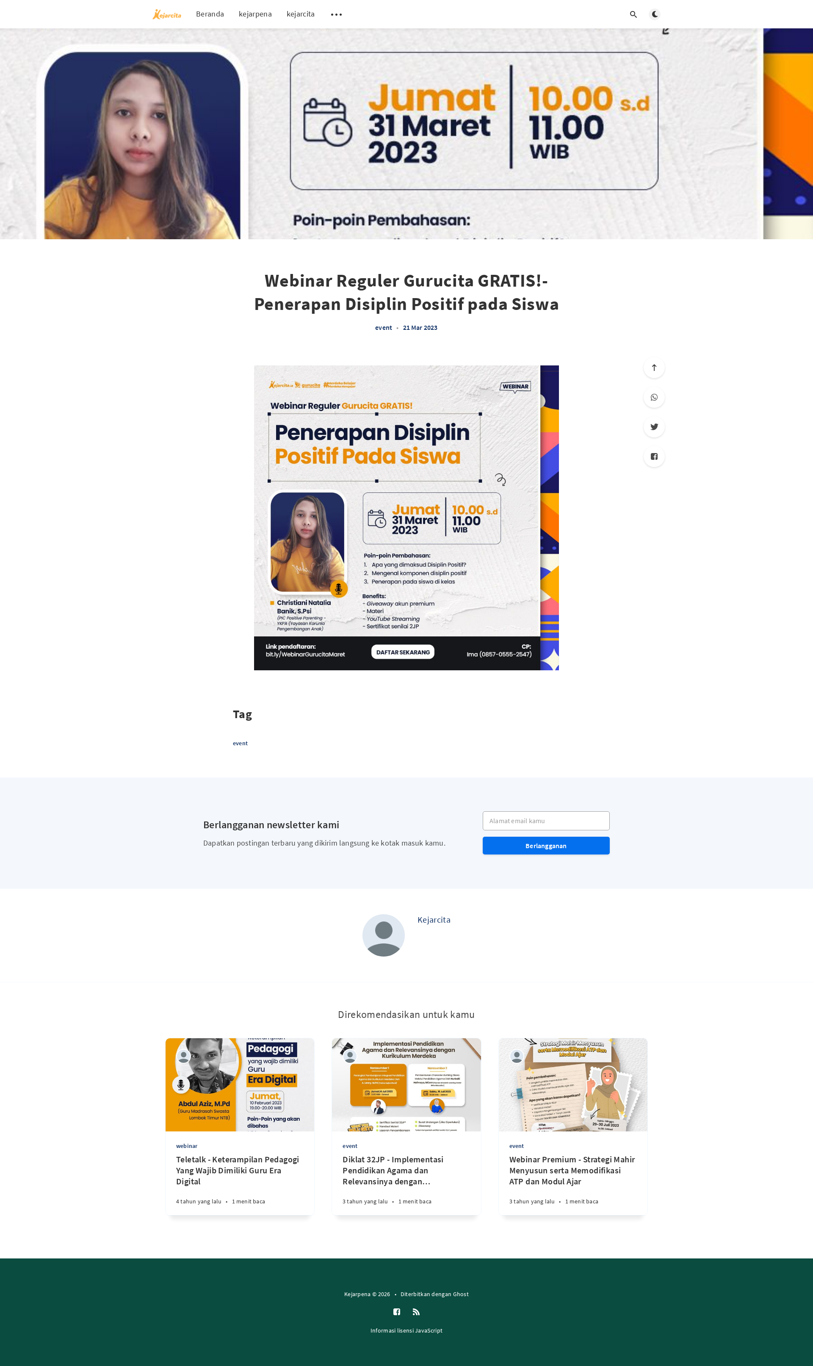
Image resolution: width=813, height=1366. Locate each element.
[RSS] (416, 1312)
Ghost (461, 1294)
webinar (186, 1146)
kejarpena (255, 14)
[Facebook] (654, 456)
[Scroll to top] (654, 367)
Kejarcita (434, 919)
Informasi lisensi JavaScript (406, 1330)
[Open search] (633, 14)
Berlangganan (546, 845)
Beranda (210, 14)
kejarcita (301, 14)
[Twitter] (654, 426)
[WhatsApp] (654, 397)
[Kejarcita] (383, 935)
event (383, 327)
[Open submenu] (336, 14)
